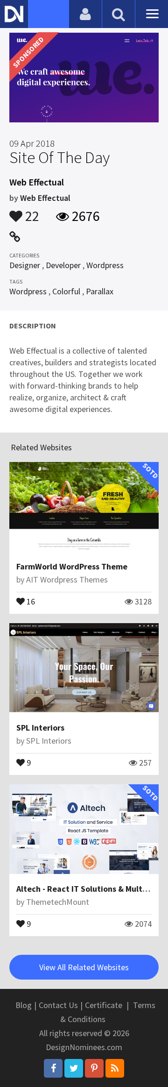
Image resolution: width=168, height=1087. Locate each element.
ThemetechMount (57, 901)
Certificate (103, 1005)
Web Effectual (45, 197)
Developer (63, 265)
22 (30, 211)
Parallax (99, 291)
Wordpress (105, 265)
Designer (24, 265)
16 (30, 600)
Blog (23, 1005)
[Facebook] (53, 1068)
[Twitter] (73, 1068)
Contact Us (58, 1005)
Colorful (66, 291)
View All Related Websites (84, 967)
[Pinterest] (94, 1068)
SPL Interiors (40, 727)
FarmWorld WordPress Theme (71, 566)
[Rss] (114, 1068)
